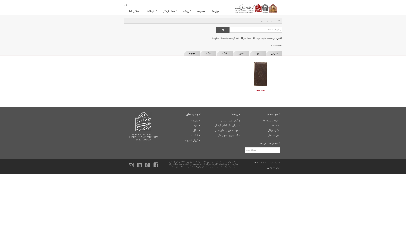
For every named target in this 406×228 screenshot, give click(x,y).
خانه (278, 21)
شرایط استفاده (260, 163)
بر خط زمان (273, 135)
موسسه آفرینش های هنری (226, 130)
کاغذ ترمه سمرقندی (231, 38)
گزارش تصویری (191, 140)
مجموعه (192, 53)
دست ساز (247, 38)
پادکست (194, 135)
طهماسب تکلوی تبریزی (265, 38)
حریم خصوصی (273, 167)
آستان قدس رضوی (229, 121)
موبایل (195, 130)
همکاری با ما (135, 11)
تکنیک (225, 53)
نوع (258, 53)
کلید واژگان (273, 130)
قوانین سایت (274, 163)
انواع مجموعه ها (270, 121)
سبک (208, 53)
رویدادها (187, 11)
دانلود (196, 125)
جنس (241, 53)
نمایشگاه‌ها (152, 11)
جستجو (263, 21)
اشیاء (271, 21)
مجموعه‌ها (202, 11)
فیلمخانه (194, 121)
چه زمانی (274, 53)
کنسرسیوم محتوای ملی (228, 135)
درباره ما (216, 11)
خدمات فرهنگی (170, 11)
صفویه (216, 38)
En (125, 5)
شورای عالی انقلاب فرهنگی (226, 125)
